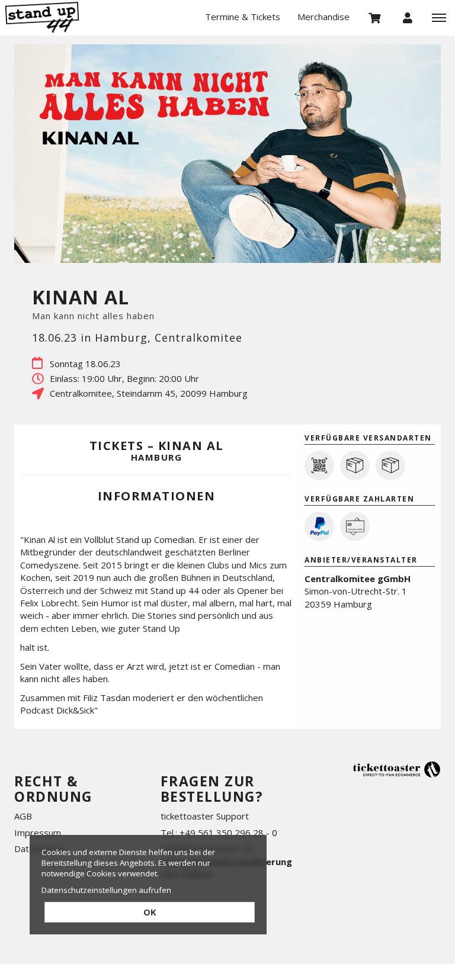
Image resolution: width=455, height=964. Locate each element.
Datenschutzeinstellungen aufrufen (106, 890)
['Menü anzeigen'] (439, 17)
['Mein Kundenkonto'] (407, 17)
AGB (23, 816)
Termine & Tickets (242, 17)
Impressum (37, 832)
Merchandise (323, 17)
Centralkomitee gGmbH (358, 578)
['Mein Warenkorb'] (375, 17)
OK (149, 912)
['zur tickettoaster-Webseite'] (396, 769)
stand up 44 (59, 17)
